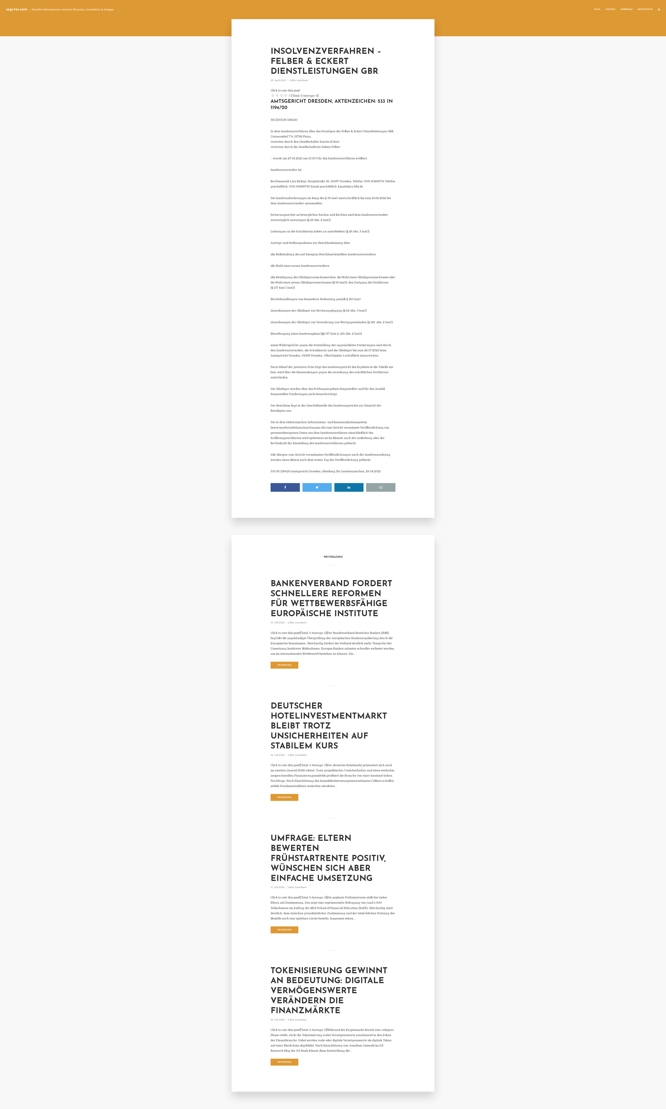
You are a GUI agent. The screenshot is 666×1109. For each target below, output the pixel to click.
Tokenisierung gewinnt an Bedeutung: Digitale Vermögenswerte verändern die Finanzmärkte (329, 991)
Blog (597, 9)
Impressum (627, 9)
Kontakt (610, 9)
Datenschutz (645, 9)
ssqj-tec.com (16, 9)
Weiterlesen (285, 665)
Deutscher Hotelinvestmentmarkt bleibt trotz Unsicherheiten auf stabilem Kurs (329, 726)
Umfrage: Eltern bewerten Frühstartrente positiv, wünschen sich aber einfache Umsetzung (328, 859)
